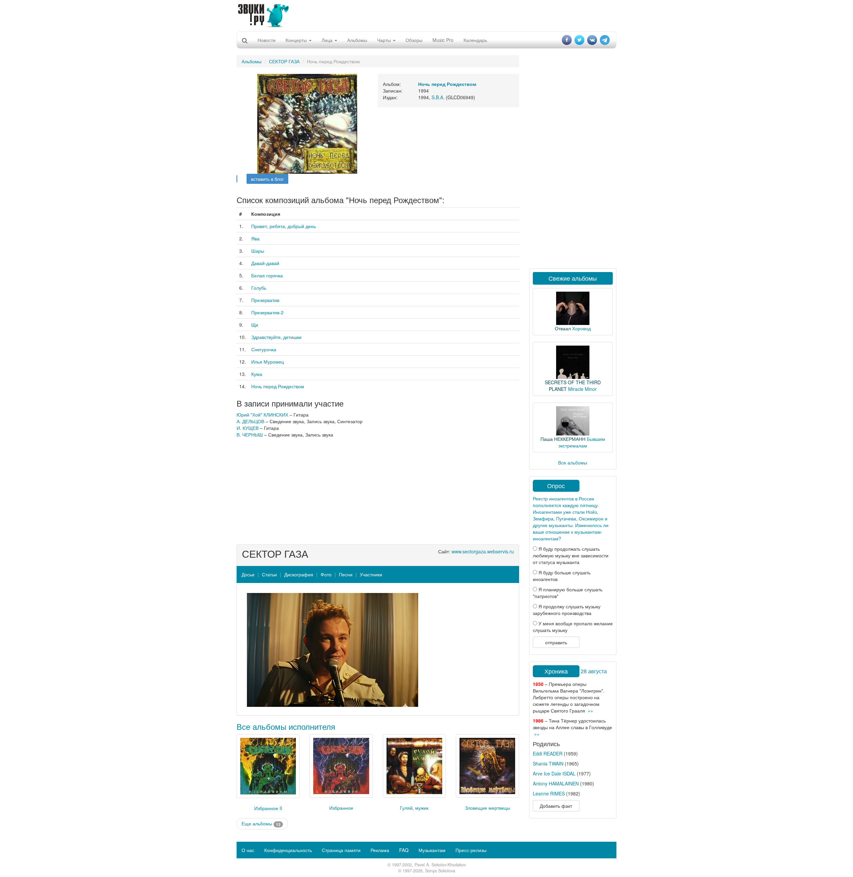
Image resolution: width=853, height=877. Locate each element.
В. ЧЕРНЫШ (250, 434)
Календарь (475, 40)
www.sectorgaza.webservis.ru (482, 551)
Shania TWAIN (548, 763)
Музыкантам (432, 850)
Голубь (258, 287)
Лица (328, 40)
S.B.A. (437, 97)
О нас (248, 850)
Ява (255, 238)
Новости (267, 40)
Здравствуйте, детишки (276, 337)
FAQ (404, 850)
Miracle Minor (582, 389)
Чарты (384, 40)
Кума (256, 374)
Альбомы (357, 40)
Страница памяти (341, 850)
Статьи (269, 574)
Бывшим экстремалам (581, 442)
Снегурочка (263, 349)
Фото (326, 574)
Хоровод (581, 328)
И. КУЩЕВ (248, 428)
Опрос (556, 485)
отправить (556, 642)
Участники (371, 574)
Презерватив (265, 300)
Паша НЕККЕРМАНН (562, 439)
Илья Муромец (267, 361)
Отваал (563, 328)
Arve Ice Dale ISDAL (554, 773)
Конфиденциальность (288, 850)
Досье (248, 574)
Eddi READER (547, 753)
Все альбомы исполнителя (286, 726)
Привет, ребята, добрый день (283, 226)
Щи (254, 324)
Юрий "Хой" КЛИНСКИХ (262, 414)
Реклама (380, 850)
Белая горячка (267, 275)
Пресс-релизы (470, 850)
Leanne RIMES (549, 793)
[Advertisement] (426, 15)
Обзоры (414, 40)
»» (590, 710)
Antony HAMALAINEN (556, 783)
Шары (257, 250)
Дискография (298, 574)
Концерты (297, 40)
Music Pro (442, 40)
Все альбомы (572, 462)
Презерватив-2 (267, 312)
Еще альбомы (261, 823)
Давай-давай (265, 263)
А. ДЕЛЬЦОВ (250, 421)
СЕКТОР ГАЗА (284, 61)
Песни (346, 574)
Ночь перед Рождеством (277, 386)
